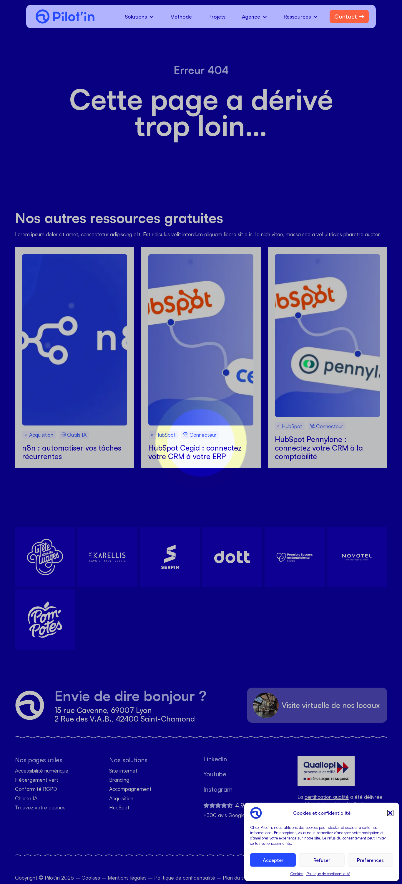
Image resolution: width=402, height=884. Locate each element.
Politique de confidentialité (328, 873)
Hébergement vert (36, 780)
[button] (390, 813)
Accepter (273, 860)
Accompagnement (130, 789)
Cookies (296, 873)
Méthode (181, 16)
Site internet (123, 770)
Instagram (217, 789)
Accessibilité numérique (41, 770)
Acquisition (121, 798)
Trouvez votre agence (40, 807)
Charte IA (26, 798)
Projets (216, 16)
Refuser (321, 860)
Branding (119, 780)
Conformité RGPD (36, 789)
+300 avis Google (224, 815)
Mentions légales (127, 877)
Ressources (297, 16)
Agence (251, 16)
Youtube (214, 774)
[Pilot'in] (62, 16)
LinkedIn (215, 759)
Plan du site (236, 877)
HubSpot (119, 807)
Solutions (136, 16)
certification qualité (327, 796)
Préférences (370, 860)
